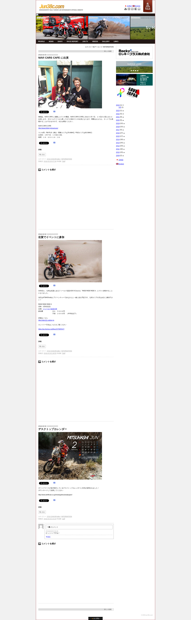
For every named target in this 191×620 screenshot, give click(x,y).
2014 (118, 139)
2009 (118, 155)
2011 (118, 149)
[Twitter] (132, 9)
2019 (118, 123)
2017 (118, 130)
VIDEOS (95, 41)
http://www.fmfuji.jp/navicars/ (48, 128)
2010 (118, 152)
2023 (118, 110)
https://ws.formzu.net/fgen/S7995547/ (51, 329)
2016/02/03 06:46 (52, 531)
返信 (48, 537)
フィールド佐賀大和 (50, 309)
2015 (118, 136)
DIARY (60, 41)
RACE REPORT (72, 41)
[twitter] (37, 15)
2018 (118, 127)
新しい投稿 (107, 51)
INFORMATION (41, 17)
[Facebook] (135, 9)
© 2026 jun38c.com (147, 615)
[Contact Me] (139, 9)
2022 (118, 114)
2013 (118, 143)
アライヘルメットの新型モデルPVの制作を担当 (124, 18)
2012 (118, 146)
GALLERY (106, 41)
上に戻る (95, 618)
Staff (63, 161)
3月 (120, 107)
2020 (118, 120)
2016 (118, 133)
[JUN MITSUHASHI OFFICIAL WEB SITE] (61, 6)
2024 (118, 105)
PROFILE (41, 41)
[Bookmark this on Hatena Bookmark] (54, 112)
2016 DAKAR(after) (52, 54)
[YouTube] (125, 9)
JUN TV (85, 41)
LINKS (116, 41)
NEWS (51, 41)
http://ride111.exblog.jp (46, 320)
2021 (118, 117)
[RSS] (129, 9)
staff (63, 519)
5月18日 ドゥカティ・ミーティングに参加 (70, 18)
